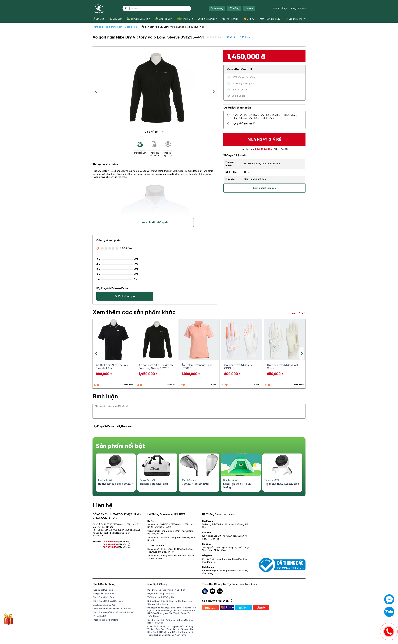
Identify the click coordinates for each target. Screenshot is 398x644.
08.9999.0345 (263, 149)
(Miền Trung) (124, 544)
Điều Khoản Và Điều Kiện (104, 605)
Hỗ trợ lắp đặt (100, 616)
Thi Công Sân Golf (139, 19)
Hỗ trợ (236, 8)
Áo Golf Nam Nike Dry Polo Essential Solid (112, 366)
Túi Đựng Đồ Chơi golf (154, 483)
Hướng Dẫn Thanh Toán (103, 593)
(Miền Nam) (124, 547)
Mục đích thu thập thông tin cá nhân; (166, 590)
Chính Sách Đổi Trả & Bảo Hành (108, 601)
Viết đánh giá (126, 296)
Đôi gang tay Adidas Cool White (282, 366)
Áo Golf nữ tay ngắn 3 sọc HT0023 (197, 366)
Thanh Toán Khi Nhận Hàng (105, 620)
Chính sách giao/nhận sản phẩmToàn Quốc (114, 612)
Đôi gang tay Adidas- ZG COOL (239, 366)
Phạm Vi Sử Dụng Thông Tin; (160, 593)
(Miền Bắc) (123, 541)
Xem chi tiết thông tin (154, 222)
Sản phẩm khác (296, 19)
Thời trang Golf (208, 19)
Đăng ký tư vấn (298, 8)
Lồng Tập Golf (165, 19)
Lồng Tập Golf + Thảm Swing (237, 485)
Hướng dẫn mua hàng (103, 590)
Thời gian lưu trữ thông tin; (160, 597)
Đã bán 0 (230, 37)
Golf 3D (250, 19)
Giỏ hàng (218, 8)
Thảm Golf (188, 19)
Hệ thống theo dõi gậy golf (115, 483)
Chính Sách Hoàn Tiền (103, 597)
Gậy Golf (99, 19)
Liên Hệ (249, 8)
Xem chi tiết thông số (264, 188)
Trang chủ (98, 26)
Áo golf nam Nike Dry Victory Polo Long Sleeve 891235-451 (172, 26)
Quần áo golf (131, 26)
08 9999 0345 (116, 541)
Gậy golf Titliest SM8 (195, 483)
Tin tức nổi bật (280, 8)
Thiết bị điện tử (272, 19)
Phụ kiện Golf (232, 19)
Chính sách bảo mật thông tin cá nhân (112, 608)
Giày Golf (117, 19)
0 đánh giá (245, 37)
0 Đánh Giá (126, 248)
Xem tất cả (298, 313)
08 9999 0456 (116, 544)
